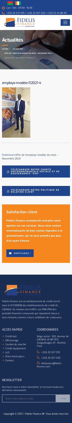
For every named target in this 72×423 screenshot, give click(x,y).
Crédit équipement (15, 348)
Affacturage (12, 340)
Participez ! (22, 253)
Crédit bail (11, 336)
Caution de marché (15, 344)
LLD (7, 352)
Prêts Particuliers (14, 356)
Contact (9, 360)
